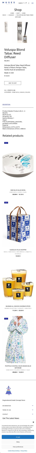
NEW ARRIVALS (21, 252)
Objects (28, 252)
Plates (20, 192)
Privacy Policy (24, 450)
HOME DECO (15, 92)
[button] (33, 422)
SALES (24, 192)
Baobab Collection (11, 308)
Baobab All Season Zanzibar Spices (18, 306)
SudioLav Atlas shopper (18, 250)
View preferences (18, 447)
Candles (22, 92)
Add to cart (13, 83)
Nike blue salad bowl (18, 190)
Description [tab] (6, 104)
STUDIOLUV (18, 254)
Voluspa (27, 92)
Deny (18, 442)
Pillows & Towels (19, 370)
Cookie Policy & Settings (14, 450)
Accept (18, 437)
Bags (5, 252)
